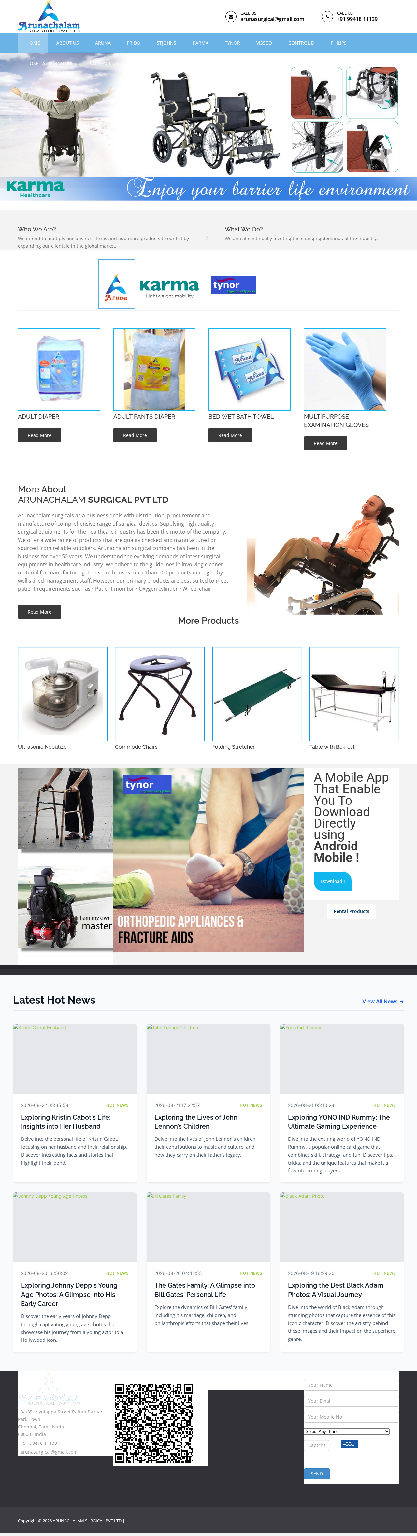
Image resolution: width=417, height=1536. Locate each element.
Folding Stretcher (233, 747)
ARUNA (103, 43)
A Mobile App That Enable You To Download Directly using (351, 817)
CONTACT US (104, 63)
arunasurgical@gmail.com (272, 18)
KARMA (200, 43)
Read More (39, 435)
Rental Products (351, 911)
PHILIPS (339, 43)
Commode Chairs (136, 747)
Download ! (333, 881)
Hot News (117, 1105)
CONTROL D (301, 43)
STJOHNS (166, 43)
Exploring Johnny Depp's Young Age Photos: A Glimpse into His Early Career (69, 1295)
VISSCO (264, 43)
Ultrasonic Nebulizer (43, 747)
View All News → (383, 1001)
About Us (67, 43)
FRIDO (133, 43)
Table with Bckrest (332, 747)
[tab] (171, 284)
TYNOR (232, 43)
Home (33, 43)
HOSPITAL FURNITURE (50, 63)
